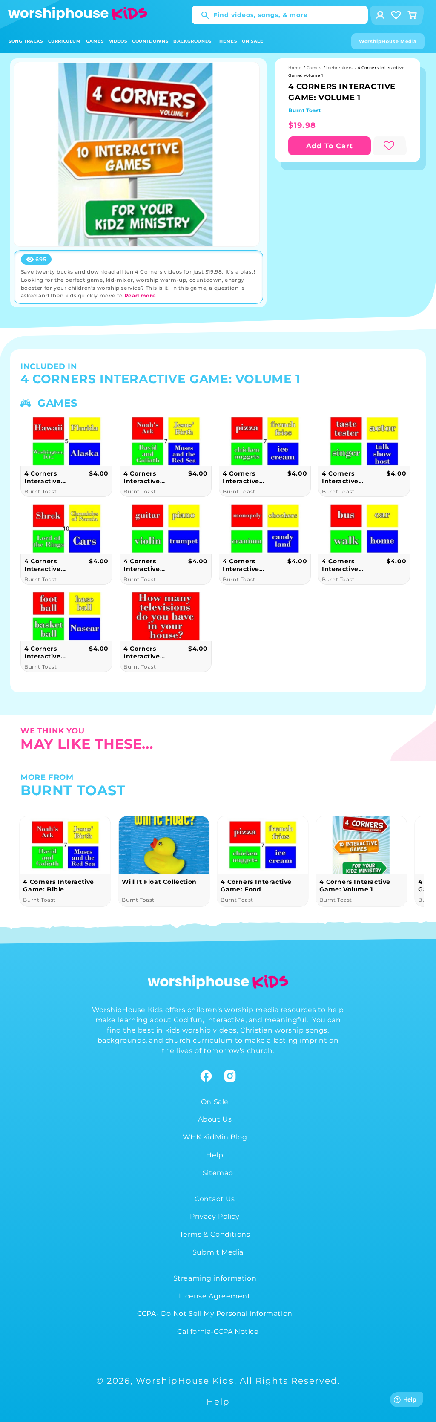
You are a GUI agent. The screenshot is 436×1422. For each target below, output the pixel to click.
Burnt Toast (304, 110)
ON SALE (252, 41)
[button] (26, 41)
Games (314, 67)
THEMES (227, 41)
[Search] (201, 15)
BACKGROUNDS (192, 41)
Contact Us (215, 1199)
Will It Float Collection (159, 882)
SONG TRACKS (26, 41)
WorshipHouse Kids (185, 1381)
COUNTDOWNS (150, 41)
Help (214, 1155)
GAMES (95, 41)
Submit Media (218, 1252)
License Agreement (214, 1296)
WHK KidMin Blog (215, 1137)
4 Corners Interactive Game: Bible (58, 885)
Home (294, 67)
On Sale (215, 1102)
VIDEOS (118, 41)
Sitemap (218, 1173)
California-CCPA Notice (217, 1331)
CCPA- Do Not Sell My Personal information (215, 1314)
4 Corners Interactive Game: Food (256, 885)
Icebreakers (339, 67)
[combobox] (280, 15)
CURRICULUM (64, 41)
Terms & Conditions (215, 1234)
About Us (215, 1119)
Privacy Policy (214, 1216)
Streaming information (215, 1278)
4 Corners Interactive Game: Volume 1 (354, 885)
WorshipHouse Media (388, 41)
